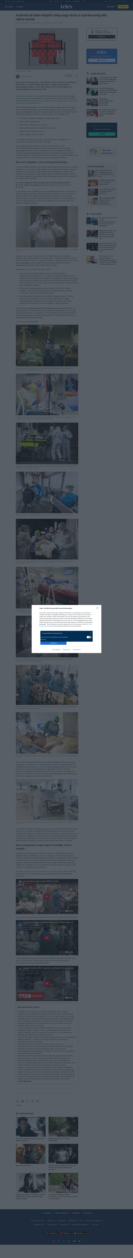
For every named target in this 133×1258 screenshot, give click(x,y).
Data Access (66, 649)
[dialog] (66, 629)
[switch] (89, 637)
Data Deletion (56, 649)
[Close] (98, 608)
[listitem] (65, 633)
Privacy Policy (77, 649)
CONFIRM (53, 643)
